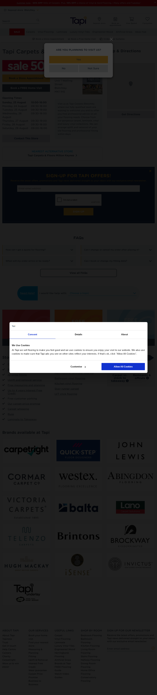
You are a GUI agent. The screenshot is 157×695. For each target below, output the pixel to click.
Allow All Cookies (123, 366)
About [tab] (124, 334)
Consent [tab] (32, 334)
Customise (76, 366)
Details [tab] (78, 334)
